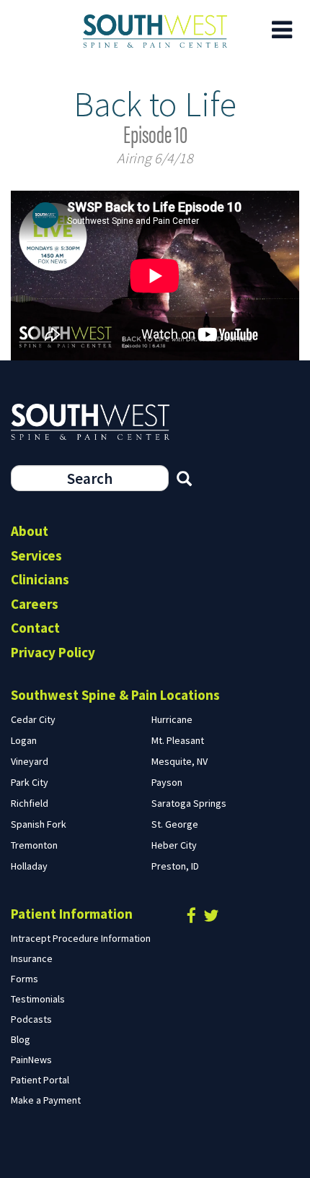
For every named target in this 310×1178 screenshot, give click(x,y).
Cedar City (33, 719)
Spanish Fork (38, 824)
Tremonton (34, 845)
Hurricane (171, 719)
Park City (29, 782)
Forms (24, 978)
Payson (166, 782)
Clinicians (40, 579)
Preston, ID (175, 865)
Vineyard (29, 761)
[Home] (155, 31)
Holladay (29, 865)
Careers (34, 603)
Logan (24, 740)
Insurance (32, 958)
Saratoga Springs (188, 803)
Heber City (174, 845)
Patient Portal (40, 1079)
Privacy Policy (53, 652)
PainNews (31, 1059)
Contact (35, 627)
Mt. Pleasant (177, 740)
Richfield (29, 803)
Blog (20, 1039)
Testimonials (38, 998)
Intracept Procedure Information (81, 938)
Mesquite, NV (179, 761)
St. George (174, 824)
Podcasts (31, 1019)
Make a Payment (46, 1099)
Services (36, 555)
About (29, 531)
